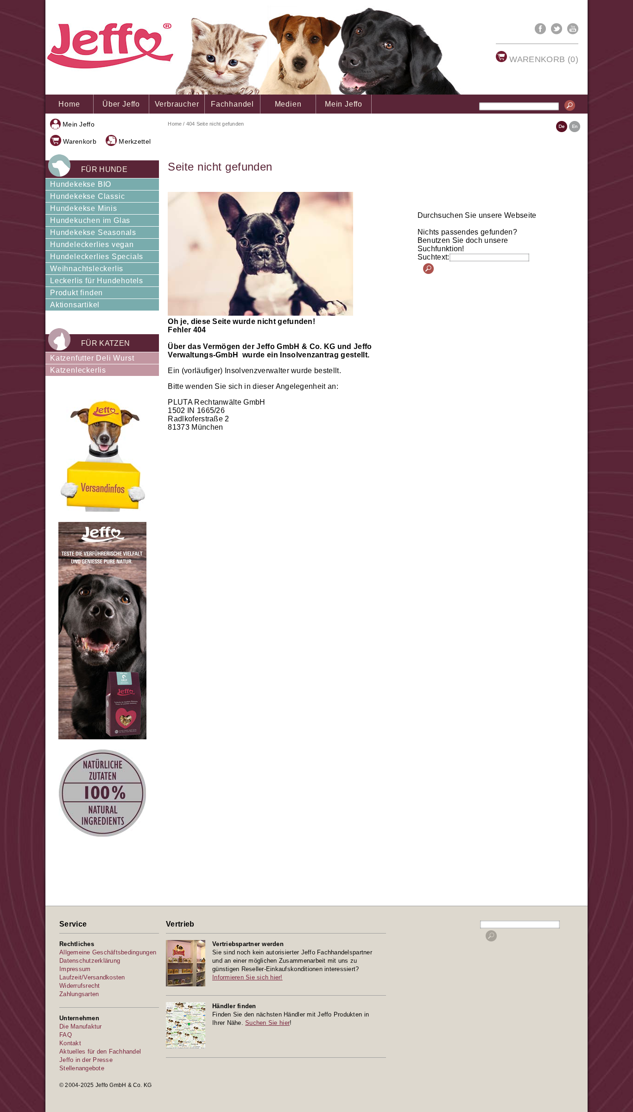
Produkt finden (76, 293)
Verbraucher (177, 104)
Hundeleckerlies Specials (96, 257)
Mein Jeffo (343, 104)
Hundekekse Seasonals (93, 232)
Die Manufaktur (80, 1026)
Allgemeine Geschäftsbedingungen (107, 952)
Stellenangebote (81, 1068)
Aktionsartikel (75, 305)
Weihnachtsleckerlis (86, 269)
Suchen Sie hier (267, 1022)
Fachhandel (232, 104)
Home (69, 104)
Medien (288, 104)
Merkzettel (135, 141)
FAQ (65, 1034)
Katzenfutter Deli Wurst (92, 358)
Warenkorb (79, 141)
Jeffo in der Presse (86, 1059)
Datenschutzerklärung (89, 960)
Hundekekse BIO (80, 184)
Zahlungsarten (79, 994)
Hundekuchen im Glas (90, 220)
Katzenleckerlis (78, 370)
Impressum (74, 969)
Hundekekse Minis (83, 208)
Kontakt (70, 1043)
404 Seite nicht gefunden (215, 124)
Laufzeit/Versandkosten (92, 977)
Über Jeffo (121, 104)
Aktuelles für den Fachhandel (100, 1051)
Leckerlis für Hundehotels (96, 281)
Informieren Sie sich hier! (247, 977)
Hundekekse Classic (87, 196)
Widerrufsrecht (79, 985)
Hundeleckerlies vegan (92, 244)
